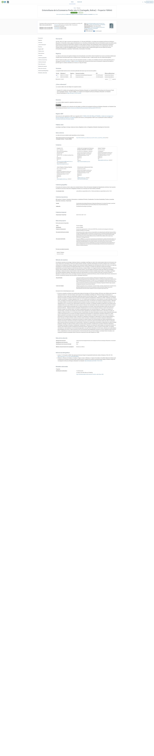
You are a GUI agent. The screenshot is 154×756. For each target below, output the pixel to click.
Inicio (72, 1)
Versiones (40, 42)
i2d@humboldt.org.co (81, 177)
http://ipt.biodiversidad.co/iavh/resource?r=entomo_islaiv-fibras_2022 (100, 23)
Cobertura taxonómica (42, 59)
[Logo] (5, 2)
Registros (40, 40)
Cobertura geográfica (42, 57)
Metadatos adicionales (42, 72)
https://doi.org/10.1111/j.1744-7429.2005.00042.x (68, 356)
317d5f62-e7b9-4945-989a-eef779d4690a (97, 24)
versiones (76, 61)
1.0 (57, 76)
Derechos (40, 46)
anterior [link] (106, 79)
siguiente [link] (114, 79)
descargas (68, 61)
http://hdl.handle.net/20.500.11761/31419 (93, 360)
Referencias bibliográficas (43, 70)
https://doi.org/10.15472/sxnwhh (74, 93)
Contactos (40, 55)
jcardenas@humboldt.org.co (62, 179)
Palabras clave (41, 51)
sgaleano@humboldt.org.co (103, 160)
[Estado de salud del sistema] (143, 2)
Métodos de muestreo (42, 66)
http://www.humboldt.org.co (82, 179)
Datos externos (41, 53)
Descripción (40, 38)
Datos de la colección (42, 68)
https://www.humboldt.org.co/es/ (83, 161)
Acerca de (79, 1)
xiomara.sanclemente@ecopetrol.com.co (64, 161)
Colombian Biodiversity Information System (65, 119)
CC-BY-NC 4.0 (90, 29)
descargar (57, 24)
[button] (145, 2)
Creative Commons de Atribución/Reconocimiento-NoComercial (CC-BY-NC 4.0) (84, 108)
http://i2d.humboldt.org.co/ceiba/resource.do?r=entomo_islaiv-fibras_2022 (90, 137)
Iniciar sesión (150, 2)
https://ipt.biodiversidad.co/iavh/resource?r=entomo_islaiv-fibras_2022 (89, 374)
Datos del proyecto (41, 64)
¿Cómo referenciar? (42, 44)
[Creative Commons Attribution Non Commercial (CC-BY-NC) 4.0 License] (59, 105)
